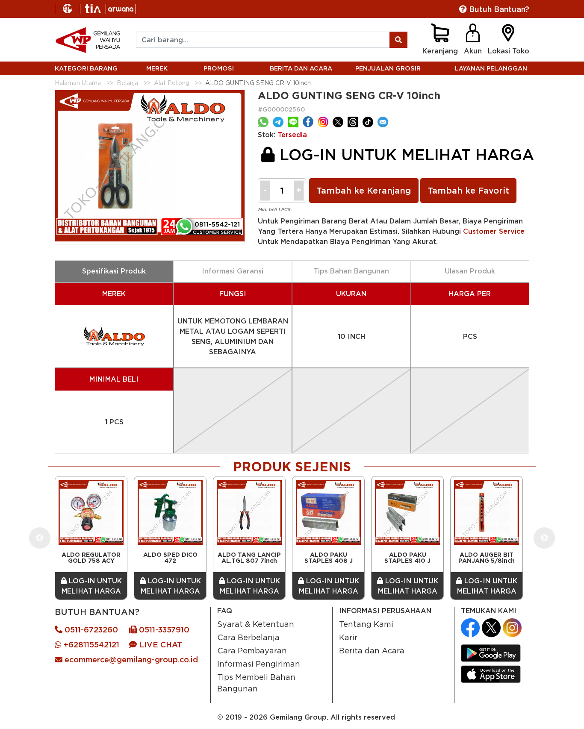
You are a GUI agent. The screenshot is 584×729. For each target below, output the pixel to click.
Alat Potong (171, 82)
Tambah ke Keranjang (363, 190)
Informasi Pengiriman (258, 663)
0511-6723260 (90, 630)
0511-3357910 (163, 630)
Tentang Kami (366, 624)
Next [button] (544, 538)
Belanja (127, 82)
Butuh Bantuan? (498, 9)
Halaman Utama (78, 82)
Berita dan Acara (371, 650)
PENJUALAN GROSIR (388, 68)
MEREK (157, 68)
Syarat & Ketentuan (255, 624)
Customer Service (494, 231)
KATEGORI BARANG (86, 68)
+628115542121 (90, 645)
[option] (91, 538)
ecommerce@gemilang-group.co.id (130, 659)
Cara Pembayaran (252, 650)
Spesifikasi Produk (114, 271)
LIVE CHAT (159, 645)
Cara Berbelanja (248, 637)
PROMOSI (219, 68)
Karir (348, 637)
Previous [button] (39, 538)
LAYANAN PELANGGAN (491, 68)
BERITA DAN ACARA (301, 68)
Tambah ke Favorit (468, 190)
